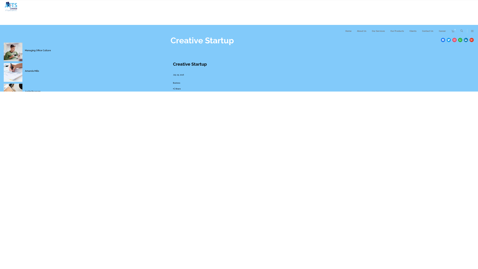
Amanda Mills (32, 71)
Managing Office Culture (38, 50)
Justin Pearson (32, 91)
